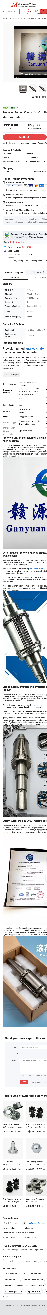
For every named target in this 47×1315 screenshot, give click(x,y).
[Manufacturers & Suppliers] (23, 4)
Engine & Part (41, 18)
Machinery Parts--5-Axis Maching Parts (14, 1233)
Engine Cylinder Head (13, 1261)
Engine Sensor (31, 1261)
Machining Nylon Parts (13, 1291)
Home (5, 18)
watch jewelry (30, 1237)
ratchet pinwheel (9, 1228)
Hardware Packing (12, 1279)
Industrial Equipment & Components (21, 18)
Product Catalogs (38, 1223)
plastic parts (30, 1228)
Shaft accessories (9, 1237)
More (5, 1296)
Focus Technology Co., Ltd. (32, 1305)
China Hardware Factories (15, 1273)
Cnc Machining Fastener (33, 1279)
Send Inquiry (24, 137)
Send (24, 1082)
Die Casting (29, 1233)
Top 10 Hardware (34, 1291)
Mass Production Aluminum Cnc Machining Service (24, 1285)
